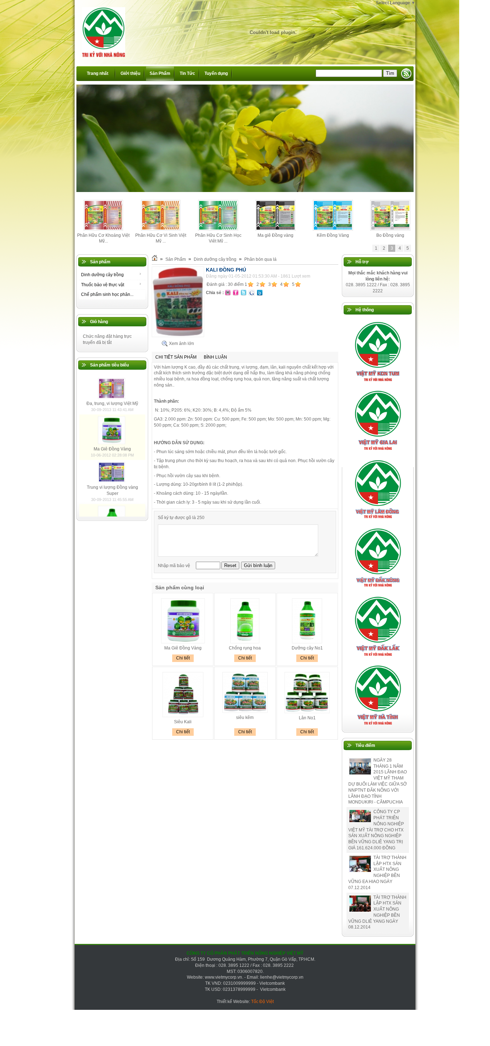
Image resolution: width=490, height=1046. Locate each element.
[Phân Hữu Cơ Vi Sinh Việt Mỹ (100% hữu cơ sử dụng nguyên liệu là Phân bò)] (160, 229)
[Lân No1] (307, 711)
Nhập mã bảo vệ (174, 565)
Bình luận (215, 357)
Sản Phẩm (175, 259)
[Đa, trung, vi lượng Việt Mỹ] (112, 438)
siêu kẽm (245, 717)
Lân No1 (307, 717)
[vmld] (378, 520)
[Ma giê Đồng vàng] (275, 229)
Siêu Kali (183, 721)
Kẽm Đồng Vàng (333, 235)
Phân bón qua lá (260, 259)
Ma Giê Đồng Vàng (112, 489)
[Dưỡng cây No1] (307, 641)
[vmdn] (378, 588)
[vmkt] (378, 382)
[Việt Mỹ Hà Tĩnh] (378, 726)
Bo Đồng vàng (390, 235)
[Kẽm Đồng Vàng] (333, 229)
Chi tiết (183, 658)
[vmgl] (378, 451)
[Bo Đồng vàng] (390, 229)
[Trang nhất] (154, 259)
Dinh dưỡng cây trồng (102, 274)
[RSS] (406, 73)
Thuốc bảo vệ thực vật (102, 284)
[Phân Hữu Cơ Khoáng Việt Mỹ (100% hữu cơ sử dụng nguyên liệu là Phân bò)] (103, 229)
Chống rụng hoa (245, 648)
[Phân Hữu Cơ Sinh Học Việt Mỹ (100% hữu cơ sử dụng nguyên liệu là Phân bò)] (218, 229)
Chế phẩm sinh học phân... (107, 294)
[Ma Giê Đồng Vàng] (112, 483)
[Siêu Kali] (182, 715)
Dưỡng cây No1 (307, 648)
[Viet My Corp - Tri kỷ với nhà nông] (100, 28)
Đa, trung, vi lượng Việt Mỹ (112, 444)
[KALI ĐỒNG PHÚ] (178, 335)
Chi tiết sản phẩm (176, 357)
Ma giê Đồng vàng (275, 235)
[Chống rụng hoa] (244, 641)
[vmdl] (378, 657)
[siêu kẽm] (245, 711)
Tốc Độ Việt (262, 1001)
